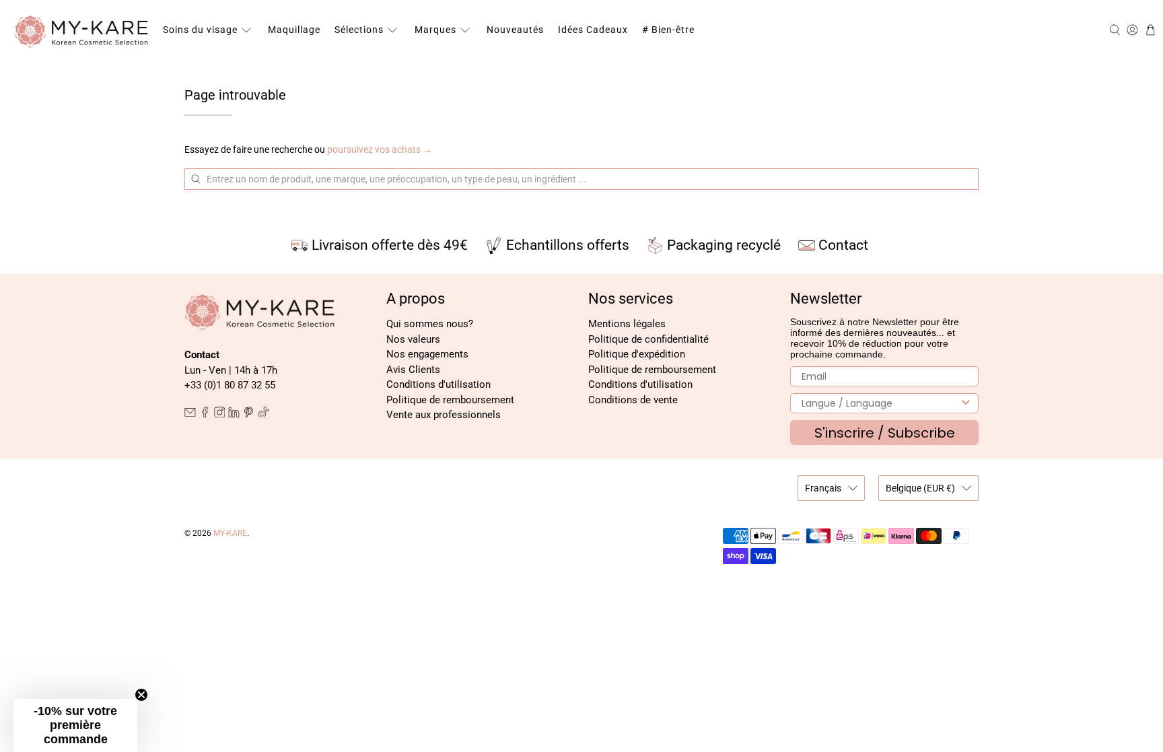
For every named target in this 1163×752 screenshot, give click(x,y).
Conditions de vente (633, 400)
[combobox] (880, 403)
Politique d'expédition (636, 354)
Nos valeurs (413, 339)
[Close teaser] (141, 695)
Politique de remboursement (450, 400)
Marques (435, 29)
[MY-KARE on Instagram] (219, 414)
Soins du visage (200, 29)
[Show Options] (966, 403)
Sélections (359, 29)
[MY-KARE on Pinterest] (248, 414)
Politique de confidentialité (648, 339)
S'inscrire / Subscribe (884, 432)
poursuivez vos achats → (379, 149)
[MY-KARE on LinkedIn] (234, 414)
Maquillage (294, 29)
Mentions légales (627, 324)
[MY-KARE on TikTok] (263, 414)
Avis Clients (413, 370)
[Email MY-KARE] (190, 414)
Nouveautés (515, 29)
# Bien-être (668, 29)
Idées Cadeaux (593, 29)
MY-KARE (230, 533)
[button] (75, 725)
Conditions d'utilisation (438, 384)
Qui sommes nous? (429, 324)
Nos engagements (427, 354)
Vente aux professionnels (443, 415)
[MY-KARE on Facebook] (205, 414)
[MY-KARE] (81, 30)
